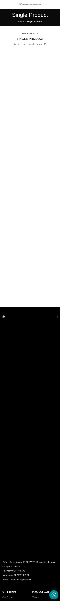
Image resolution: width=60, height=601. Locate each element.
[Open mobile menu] (3, 5)
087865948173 (21, 575)
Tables (35, 597)
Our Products (9, 597)
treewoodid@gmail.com (20, 579)
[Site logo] (30, 4)
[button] (53, 594)
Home (21, 21)
